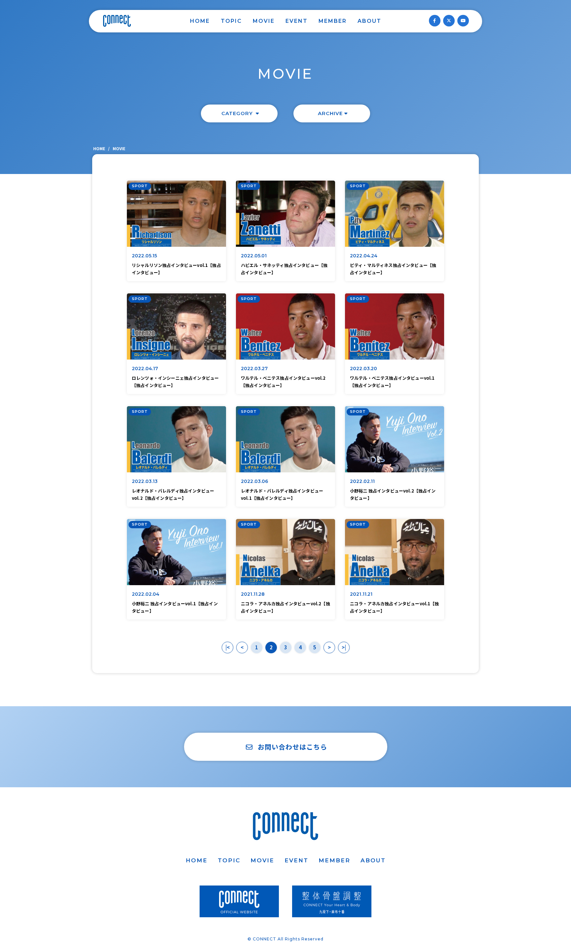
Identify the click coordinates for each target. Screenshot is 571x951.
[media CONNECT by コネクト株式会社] (117, 21)
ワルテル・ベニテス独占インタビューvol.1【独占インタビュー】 (392, 381)
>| (344, 647)
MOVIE (264, 21)
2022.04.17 (145, 368)
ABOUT (369, 21)
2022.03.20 (363, 368)
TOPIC (231, 21)
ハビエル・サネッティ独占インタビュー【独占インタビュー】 (284, 269)
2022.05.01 (254, 256)
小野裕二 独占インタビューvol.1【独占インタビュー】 (175, 607)
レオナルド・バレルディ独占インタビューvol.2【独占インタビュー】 (173, 494)
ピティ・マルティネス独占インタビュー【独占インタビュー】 (393, 269)
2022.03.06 (254, 481)
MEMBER (333, 21)
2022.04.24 (364, 256)
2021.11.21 (361, 594)
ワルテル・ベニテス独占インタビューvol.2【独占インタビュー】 (283, 381)
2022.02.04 (146, 594)
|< (227, 647)
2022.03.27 (254, 368)
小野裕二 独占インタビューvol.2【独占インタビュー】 (393, 494)
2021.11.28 (253, 594)
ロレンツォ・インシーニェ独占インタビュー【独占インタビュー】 (175, 381)
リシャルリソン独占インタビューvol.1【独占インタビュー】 (176, 269)
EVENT (297, 21)
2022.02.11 (362, 481)
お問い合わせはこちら (292, 747)
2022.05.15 (144, 256)
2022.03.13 (145, 481)
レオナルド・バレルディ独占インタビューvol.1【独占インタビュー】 (282, 494)
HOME (200, 21)
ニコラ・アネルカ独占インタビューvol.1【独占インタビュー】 (394, 607)
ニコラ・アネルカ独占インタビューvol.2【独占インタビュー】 (285, 607)
